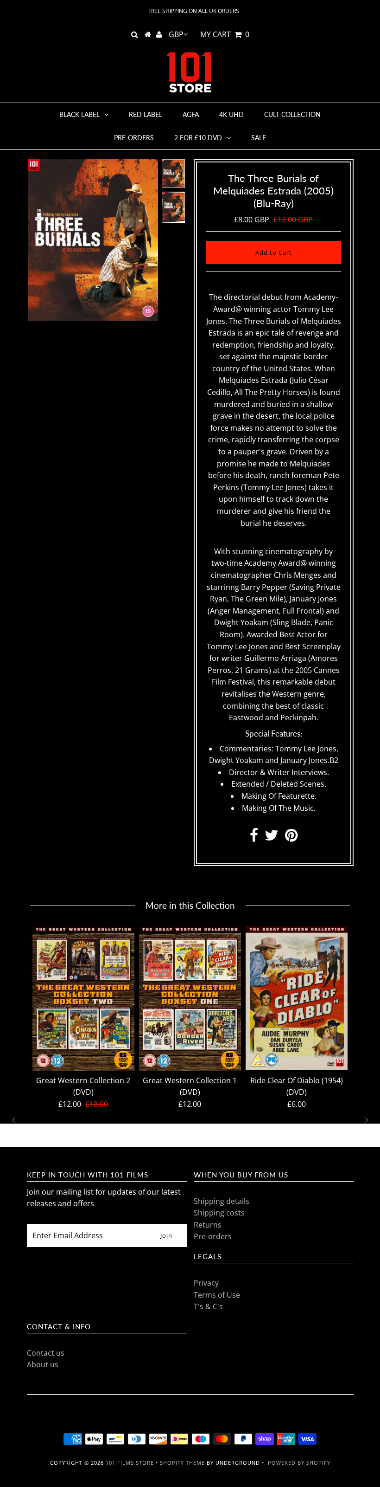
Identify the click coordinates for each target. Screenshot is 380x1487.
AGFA (191, 114)
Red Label (145, 114)
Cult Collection (292, 114)
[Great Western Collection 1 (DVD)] (190, 998)
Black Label (79, 114)
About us (42, 1364)
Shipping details (221, 1201)
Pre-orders (134, 138)
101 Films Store (130, 1462)
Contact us (45, 1353)
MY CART (224, 34)
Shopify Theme (182, 1462)
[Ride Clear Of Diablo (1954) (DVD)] (297, 998)
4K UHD (231, 114)
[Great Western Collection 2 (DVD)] (83, 998)
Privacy (206, 1283)
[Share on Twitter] (272, 838)
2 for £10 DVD (198, 138)
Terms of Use (217, 1295)
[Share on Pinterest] (291, 838)
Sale (258, 138)
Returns (208, 1225)
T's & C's (208, 1306)
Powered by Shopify (299, 1462)
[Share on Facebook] (254, 838)
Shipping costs (219, 1213)
